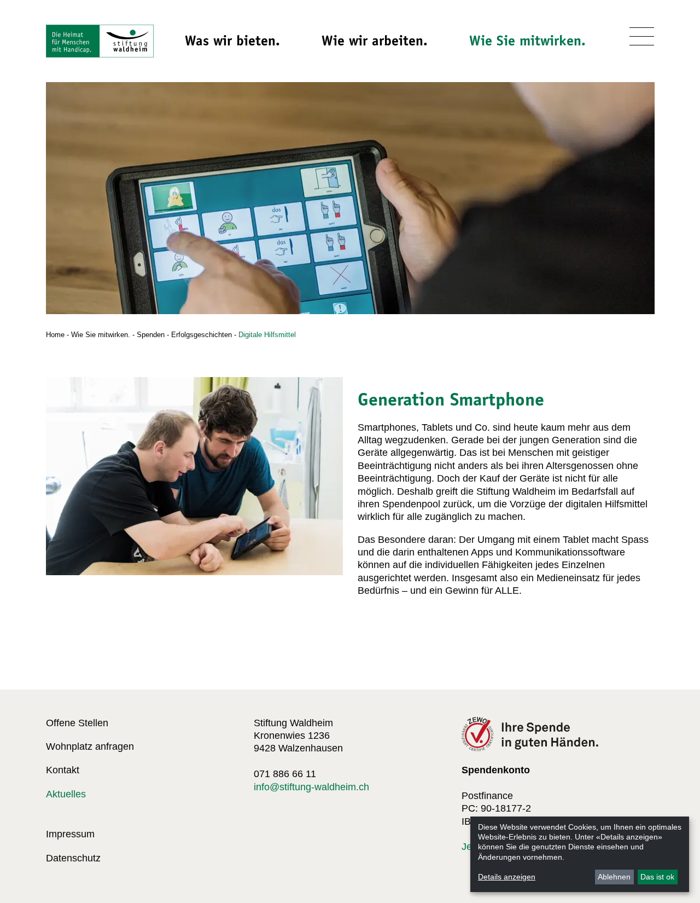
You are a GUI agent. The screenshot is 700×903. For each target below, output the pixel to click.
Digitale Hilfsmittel (267, 335)
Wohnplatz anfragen (90, 746)
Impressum (70, 834)
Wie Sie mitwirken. (527, 40)
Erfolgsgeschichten (201, 335)
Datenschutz (73, 858)
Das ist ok (657, 876)
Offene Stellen (77, 722)
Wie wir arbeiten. (375, 40)
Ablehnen (614, 876)
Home (55, 335)
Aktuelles (66, 794)
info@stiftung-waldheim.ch (311, 787)
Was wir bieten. (232, 40)
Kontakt (62, 770)
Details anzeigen (506, 876)
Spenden (151, 335)
